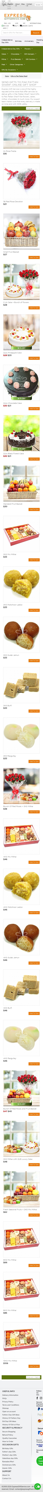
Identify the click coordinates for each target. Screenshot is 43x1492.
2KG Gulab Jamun (11, 655)
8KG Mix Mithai (9, 1310)
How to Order (7, 1441)
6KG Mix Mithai (9, 1260)
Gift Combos (30, 59)
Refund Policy (7, 1435)
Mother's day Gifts (9, 1455)
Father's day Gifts (9, 1452)
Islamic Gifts (7, 1468)
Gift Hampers (29, 54)
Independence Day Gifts (11, 49)
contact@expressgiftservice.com (27, 1489)
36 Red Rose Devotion (13, 201)
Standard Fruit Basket (12, 504)
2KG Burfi (7, 705)
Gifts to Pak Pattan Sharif (19, 76)
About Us (6, 1475)
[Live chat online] (37, 1486)
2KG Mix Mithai (9, 554)
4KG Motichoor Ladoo (12, 907)
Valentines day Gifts (10, 1458)
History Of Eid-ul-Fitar (11, 1424)
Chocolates (15, 54)
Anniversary (29, 41)
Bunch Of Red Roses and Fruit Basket (19, 1109)
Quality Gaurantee (9, 1438)
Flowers (28, 49)
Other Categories (16, 64)
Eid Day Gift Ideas (9, 1421)
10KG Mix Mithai (10, 1361)
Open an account (9, 1411)
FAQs (4, 1398)
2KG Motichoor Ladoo (12, 605)
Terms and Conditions (10, 1405)
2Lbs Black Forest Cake (13, 453)
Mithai (4, 59)
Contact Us (6, 1478)
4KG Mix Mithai (9, 857)
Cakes (4, 54)
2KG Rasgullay (9, 756)
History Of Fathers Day (11, 1418)
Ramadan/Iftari (8, 1461)
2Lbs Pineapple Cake (12, 353)
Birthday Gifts (7, 1448)
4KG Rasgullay (9, 1058)
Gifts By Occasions (9, 70)
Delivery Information (10, 1395)
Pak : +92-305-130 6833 (7, 25)
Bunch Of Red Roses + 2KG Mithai (18, 806)
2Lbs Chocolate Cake (12, 403)
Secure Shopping (8, 1431)
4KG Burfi (7, 1008)
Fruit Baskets (16, 59)
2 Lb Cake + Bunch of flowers (16, 302)
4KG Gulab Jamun (11, 957)
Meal (3, 64)
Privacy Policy (7, 1401)
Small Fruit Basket (11, 252)
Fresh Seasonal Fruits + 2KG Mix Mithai (20, 1209)
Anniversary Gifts (9, 1465)
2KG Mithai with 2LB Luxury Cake (17, 1159)
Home (7, 76)
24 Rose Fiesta (9, 151)
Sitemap (5, 1408)
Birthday (18, 41)
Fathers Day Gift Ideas (10, 1415)
